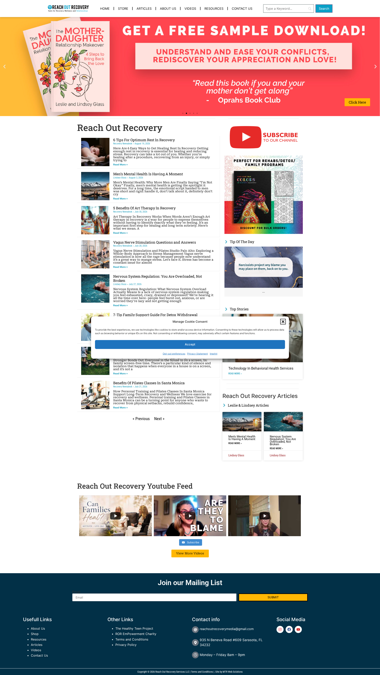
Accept (190, 344)
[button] (283, 322)
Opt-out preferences (174, 353)
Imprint (213, 353)
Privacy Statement (197, 353)
